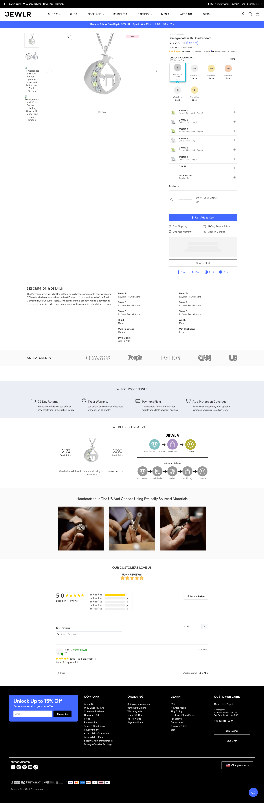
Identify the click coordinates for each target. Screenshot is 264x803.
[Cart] (257, 14)
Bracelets (120, 14)
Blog (173, 729)
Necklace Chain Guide (183, 715)
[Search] (250, 14)
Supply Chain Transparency (98, 740)
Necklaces (95, 14)
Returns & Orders (136, 707)
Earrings (144, 14)
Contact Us (232, 731)
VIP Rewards (134, 718)
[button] (201, 673)
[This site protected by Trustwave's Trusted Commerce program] (31, 782)
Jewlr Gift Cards (135, 715)
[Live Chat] (253, 792)
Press (87, 718)
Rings (73, 14)
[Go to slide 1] (31, 40)
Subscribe (62, 714)
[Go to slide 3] (31, 79)
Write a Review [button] (197, 596)
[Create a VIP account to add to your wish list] (69, 37)
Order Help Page (223, 704)
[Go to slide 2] (31, 57)
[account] (243, 14)
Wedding (186, 14)
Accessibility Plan (93, 737)
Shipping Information (138, 704)
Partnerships (90, 722)
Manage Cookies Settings (98, 744)
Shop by (53, 14)
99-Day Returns (33, 4)
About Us (89, 704)
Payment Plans (135, 722)
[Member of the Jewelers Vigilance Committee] (48, 782)
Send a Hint (203, 263)
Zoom (103, 112)
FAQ (173, 704)
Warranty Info (134, 711)
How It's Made (178, 707)
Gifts (206, 14)
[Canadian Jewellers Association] (61, 782)
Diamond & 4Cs (179, 726)
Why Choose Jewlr (94, 707)
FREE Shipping (13, 4)
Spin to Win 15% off (143, 24)
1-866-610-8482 (223, 721)
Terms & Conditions (94, 726)
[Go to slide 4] (31, 108)
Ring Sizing (177, 711)
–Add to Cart (203, 217)
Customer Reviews (94, 711)
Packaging (176, 718)
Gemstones (177, 722)
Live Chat (232, 740)
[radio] (178, 72)
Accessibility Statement (97, 733)
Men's (165, 14)
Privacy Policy (91, 729)
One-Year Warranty (54, 4)
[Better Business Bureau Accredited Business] (15, 782)
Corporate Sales (92, 715)
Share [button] (62, 673)
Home (171, 34)
